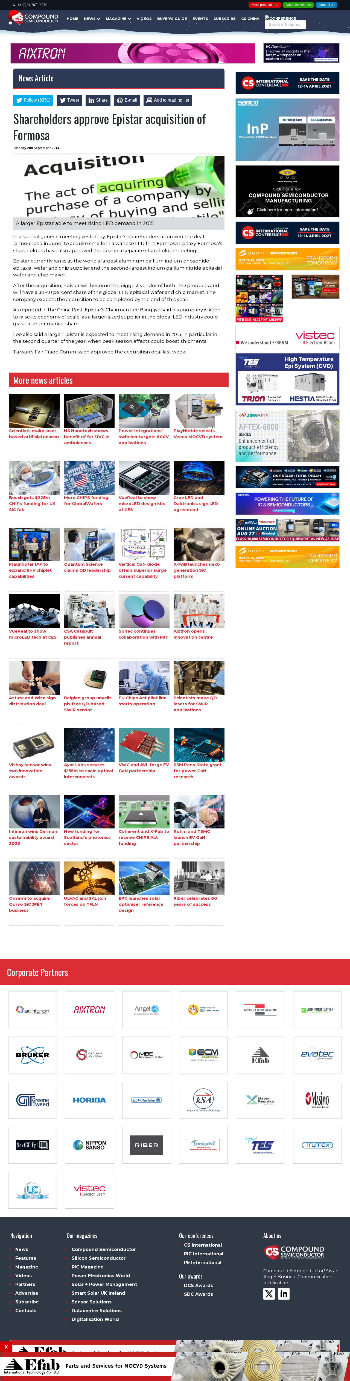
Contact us (326, 5)
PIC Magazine (88, 1267)
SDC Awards (198, 1294)
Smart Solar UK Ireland (98, 1293)
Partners (25, 1284)
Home (72, 18)
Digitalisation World (95, 1319)
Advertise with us (298, 5)
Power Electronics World (101, 1275)
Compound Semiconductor (104, 1249)
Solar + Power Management (104, 1284)
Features (25, 1258)
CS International (203, 1245)
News (90, 18)
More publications (265, 5)
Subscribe (225, 18)
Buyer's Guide (172, 18)
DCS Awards (198, 1285)
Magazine (117, 18)
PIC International (203, 1253)
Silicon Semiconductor (99, 1258)
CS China (250, 18)
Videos (144, 18)
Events (200, 18)
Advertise (26, 1293)
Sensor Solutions (92, 1302)
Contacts (25, 1310)
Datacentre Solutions (97, 1310)
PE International (202, 1262)
